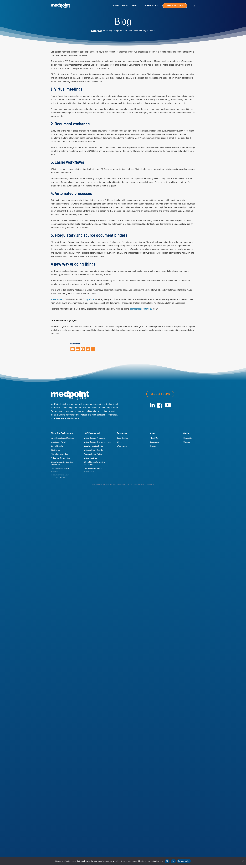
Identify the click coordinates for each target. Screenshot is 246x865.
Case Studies (122, 438)
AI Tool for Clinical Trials (60, 458)
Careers (186, 442)
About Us (154, 438)
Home (93, 31)
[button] (194, 5)
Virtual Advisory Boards (93, 450)
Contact (187, 433)
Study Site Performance (62, 433)
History (153, 446)
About (135, 6)
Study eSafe (88, 299)
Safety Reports (57, 446)
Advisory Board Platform (94, 454)
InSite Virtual (56, 299)
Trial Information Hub (59, 454)
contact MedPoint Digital (141, 309)
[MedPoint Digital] (60, 5)
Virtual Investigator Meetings (62, 438)
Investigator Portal (58, 442)
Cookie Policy (149, 484)
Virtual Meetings (90, 458)
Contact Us (187, 438)
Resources (151, 6)
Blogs (119, 442)
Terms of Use (132, 484)
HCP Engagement (92, 433)
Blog (100, 31)
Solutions (119, 6)
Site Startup (55, 450)
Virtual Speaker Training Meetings (97, 442)
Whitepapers (122, 446)
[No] (243, 861)
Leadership (154, 442)
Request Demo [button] (160, 394)
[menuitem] (120, 5)
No (173, 861)
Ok (167, 861)
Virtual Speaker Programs (94, 438)
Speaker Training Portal (93, 446)
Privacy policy (183, 861)
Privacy (140, 484)
